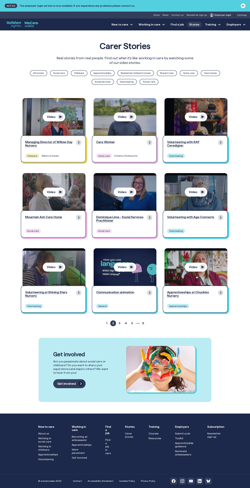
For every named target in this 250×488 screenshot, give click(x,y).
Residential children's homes (136, 73)
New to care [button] (120, 24)
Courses (153, 433)
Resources (155, 438)
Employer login (223, 15)
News (165, 15)
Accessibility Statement (100, 481)
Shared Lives (167, 73)
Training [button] (210, 24)
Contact (77, 481)
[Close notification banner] (243, 5)
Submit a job (182, 433)
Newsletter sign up (196, 15)
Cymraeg (242, 15)
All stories (38, 73)
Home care (189, 73)
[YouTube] (191, 481)
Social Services (103, 82)
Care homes (210, 73)
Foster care (149, 82)
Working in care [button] (149, 24)
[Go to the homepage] (22, 24)
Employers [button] (234, 24)
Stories (194, 24)
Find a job (177, 24)
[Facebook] (173, 481)
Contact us (177, 15)
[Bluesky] (208, 481)
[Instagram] (182, 481)
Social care (59, 73)
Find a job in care (108, 446)
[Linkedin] (199, 481)
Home (156, 15)
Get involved (79, 457)
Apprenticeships (102, 73)
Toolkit (179, 438)
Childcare (79, 73)
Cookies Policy (127, 481)
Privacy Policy (148, 481)
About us (43, 433)
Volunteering (127, 82)
